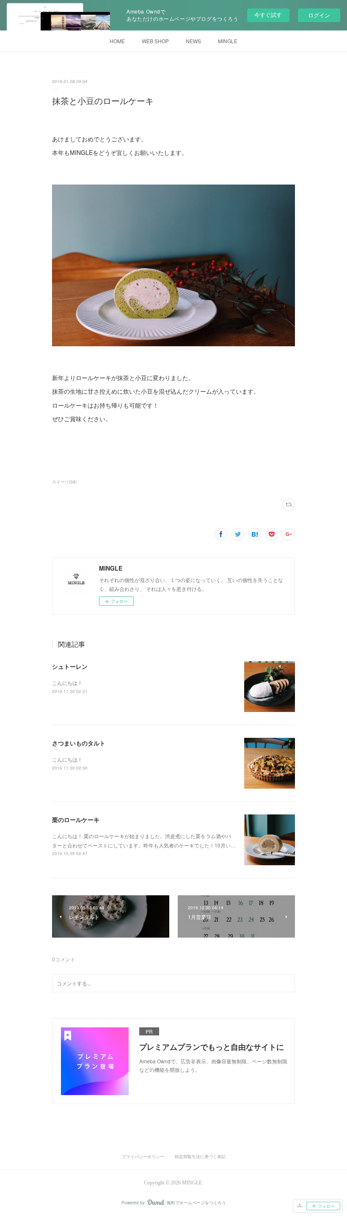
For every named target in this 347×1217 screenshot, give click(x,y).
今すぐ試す (268, 15)
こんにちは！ (67, 682)
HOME (117, 40)
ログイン (319, 15)
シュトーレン (70, 666)
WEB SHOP (155, 40)
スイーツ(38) (64, 482)
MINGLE (227, 40)
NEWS (193, 40)
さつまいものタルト (78, 743)
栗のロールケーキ (75, 819)
